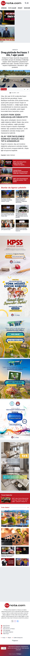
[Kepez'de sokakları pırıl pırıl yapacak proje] (7, 223)
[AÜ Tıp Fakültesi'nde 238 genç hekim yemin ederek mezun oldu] (7, 208)
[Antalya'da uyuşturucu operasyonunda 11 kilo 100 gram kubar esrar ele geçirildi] (22, 208)
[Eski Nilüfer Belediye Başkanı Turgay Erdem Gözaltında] (22, 562)
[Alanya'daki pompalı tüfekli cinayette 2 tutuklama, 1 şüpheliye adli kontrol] (22, 194)
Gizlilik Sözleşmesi (18, 637)
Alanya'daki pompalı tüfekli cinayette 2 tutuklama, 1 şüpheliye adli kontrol (21, 200)
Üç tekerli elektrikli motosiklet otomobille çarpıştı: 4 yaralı (6, 200)
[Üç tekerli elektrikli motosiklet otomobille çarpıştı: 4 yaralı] (7, 194)
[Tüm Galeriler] (28, 507)
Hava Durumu (6, 625)
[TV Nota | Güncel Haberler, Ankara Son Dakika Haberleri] (11, 3)
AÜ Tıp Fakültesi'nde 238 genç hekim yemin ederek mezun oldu (7, 215)
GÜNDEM (3, 8)
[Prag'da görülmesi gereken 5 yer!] (15, 518)
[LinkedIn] (18, 621)
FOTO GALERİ (12, 8)
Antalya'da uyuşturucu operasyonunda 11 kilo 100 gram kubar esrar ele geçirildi (22, 215)
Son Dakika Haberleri (8, 632)
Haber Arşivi (6, 633)
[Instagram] (15, 621)
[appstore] (15, 641)
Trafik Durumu (6, 627)
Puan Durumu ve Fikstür (9, 628)
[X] (12, 621)
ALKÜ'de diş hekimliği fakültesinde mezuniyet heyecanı (21, 229)
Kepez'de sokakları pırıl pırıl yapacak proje (7, 229)
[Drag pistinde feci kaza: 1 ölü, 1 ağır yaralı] (15, 78)
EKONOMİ (27, 8)
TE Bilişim (18, 654)
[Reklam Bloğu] (15, 255)
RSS (4, 648)
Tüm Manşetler (6, 630)
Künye (3, 637)
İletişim (9, 637)
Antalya (15, 49)
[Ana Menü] (27, 3)
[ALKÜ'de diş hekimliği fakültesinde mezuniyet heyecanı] (22, 223)
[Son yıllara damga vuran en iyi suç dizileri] (15, 536)
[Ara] (25, 3)
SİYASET (20, 8)
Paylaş (4, 89)
